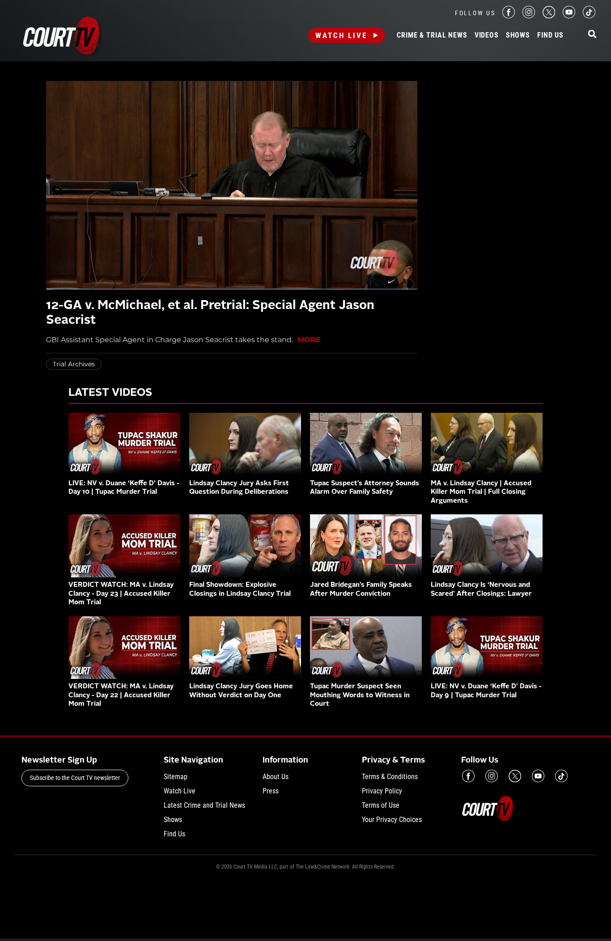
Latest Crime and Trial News (204, 805)
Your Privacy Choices (392, 819)
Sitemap (175, 776)
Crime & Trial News (432, 35)
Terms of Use (380, 805)
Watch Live (341, 35)
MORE (309, 339)
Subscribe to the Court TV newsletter (75, 777)
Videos (487, 35)
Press (271, 791)
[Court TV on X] (549, 16)
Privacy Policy (382, 791)
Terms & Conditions (390, 776)
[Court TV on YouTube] (569, 16)
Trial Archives (74, 364)
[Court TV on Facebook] (508, 16)
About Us (276, 776)
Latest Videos (110, 393)
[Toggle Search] (592, 34)
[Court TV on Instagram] (528, 16)
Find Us (550, 35)
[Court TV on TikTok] (589, 16)
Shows (518, 35)
